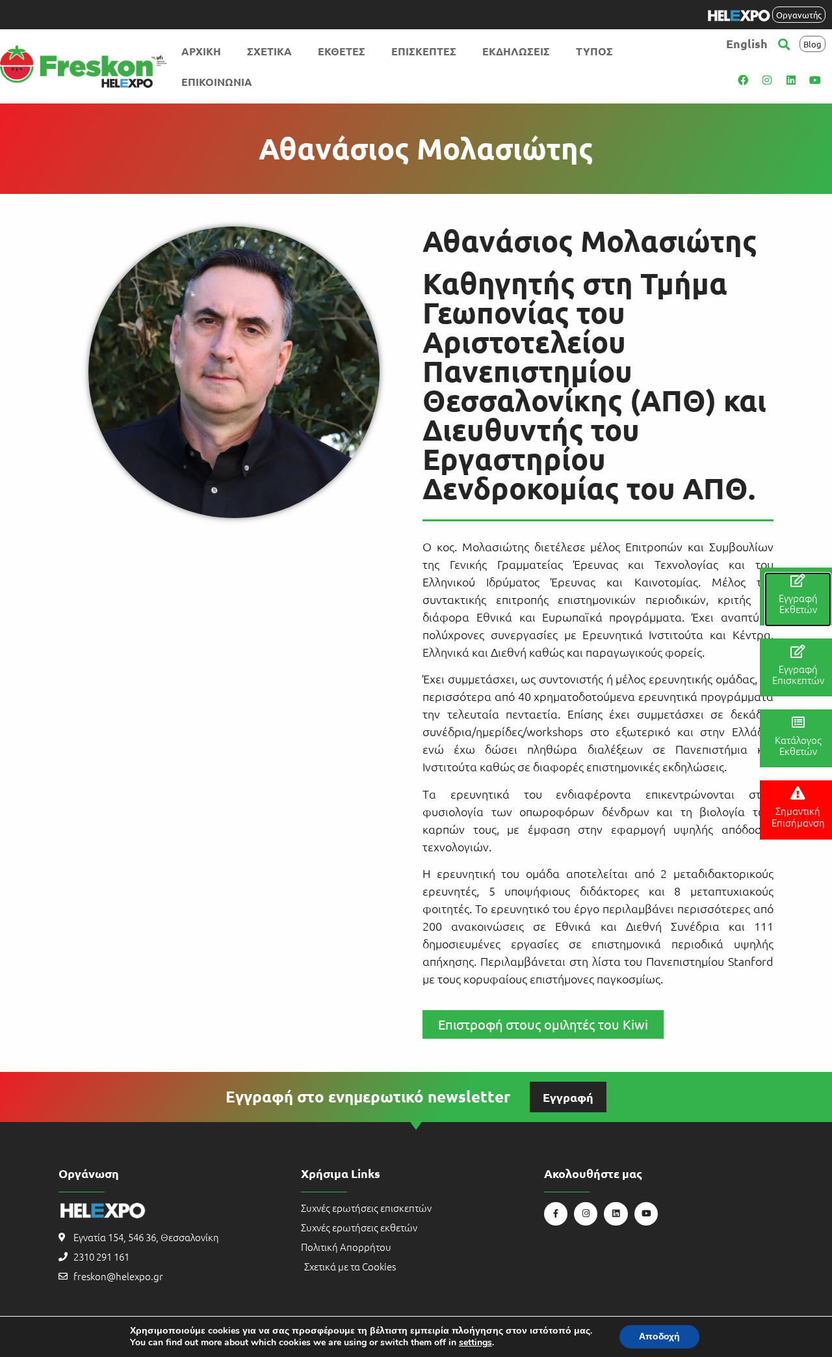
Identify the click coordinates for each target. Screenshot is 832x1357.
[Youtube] (815, 80)
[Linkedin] (791, 80)
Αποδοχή (659, 1336)
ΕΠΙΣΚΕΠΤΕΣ (423, 51)
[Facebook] (743, 80)
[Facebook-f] (555, 1214)
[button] (784, 44)
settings (475, 1343)
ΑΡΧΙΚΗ (201, 51)
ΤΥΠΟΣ (594, 51)
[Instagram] (767, 80)
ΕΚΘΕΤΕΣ (341, 51)
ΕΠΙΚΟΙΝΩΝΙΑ (216, 82)
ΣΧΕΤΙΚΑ (269, 51)
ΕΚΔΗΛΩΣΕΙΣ (516, 51)
